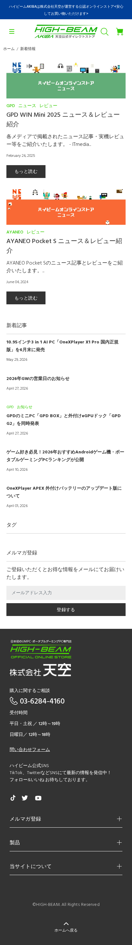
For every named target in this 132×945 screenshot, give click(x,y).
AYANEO (14, 232)
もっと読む (25, 171)
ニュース (27, 106)
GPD (10, 106)
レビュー (48, 106)
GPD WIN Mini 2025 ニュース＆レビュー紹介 (63, 120)
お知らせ (24, 407)
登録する (66, 610)
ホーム (9, 49)
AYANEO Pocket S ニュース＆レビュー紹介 (64, 246)
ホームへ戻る (66, 930)
